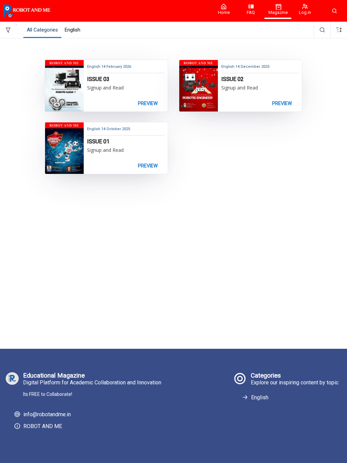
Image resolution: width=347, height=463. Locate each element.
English (259, 397)
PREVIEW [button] (148, 103)
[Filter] (8, 29)
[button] (334, 11)
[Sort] (338, 29)
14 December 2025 (245, 66)
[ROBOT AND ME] (105, 11)
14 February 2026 (109, 66)
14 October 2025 (108, 129)
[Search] (322, 29)
